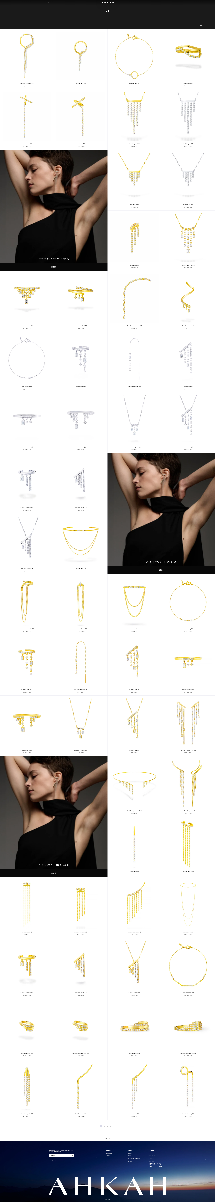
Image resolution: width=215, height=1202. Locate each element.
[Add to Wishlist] (51, 30)
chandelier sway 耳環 (188, 386)
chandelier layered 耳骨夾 (27, 1053)
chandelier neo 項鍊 (134, 204)
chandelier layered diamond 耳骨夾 (80, 1053)
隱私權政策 (152, 1156)
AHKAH (109, 1199)
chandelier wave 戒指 (188, 83)
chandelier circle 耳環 (81, 83)
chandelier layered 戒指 (134, 1053)
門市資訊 (130, 1161)
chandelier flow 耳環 (134, 1114)
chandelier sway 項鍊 (188, 447)
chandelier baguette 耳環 (81, 507)
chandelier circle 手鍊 (134, 83)
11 (114, 1126)
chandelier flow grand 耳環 (188, 811)
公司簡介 (151, 1153)
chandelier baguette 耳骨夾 (26, 507)
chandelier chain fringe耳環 (134, 932)
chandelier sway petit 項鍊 (134, 447)
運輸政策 (151, 1158)
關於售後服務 (109, 1153)
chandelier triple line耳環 (27, 1114)
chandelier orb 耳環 (27, 144)
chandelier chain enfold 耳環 (27, 629)
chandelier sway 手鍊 (27, 386)
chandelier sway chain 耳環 (134, 386)
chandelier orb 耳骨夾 (81, 144)
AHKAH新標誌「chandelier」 (134, 1158)
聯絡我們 (108, 1156)
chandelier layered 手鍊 (188, 992)
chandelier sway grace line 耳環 (134, 326)
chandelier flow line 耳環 (81, 1114)
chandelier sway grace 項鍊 (188, 265)
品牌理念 (130, 1153)
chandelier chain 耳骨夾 (188, 871)
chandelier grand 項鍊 (134, 144)
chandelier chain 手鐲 (81, 568)
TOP (106, 1138)
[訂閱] (72, 1155)
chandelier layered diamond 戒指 (188, 1053)
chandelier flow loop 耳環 (188, 1114)
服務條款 (151, 1161)
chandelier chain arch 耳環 (80, 629)
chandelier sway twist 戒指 (80, 326)
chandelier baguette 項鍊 (27, 568)
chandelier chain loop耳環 (80, 932)
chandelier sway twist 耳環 (188, 326)
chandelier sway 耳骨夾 (80, 386)
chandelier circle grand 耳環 (27, 83)
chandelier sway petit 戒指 (27, 447)
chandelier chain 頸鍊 (188, 932)
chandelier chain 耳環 (27, 932)
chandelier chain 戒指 (134, 629)
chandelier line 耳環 (134, 871)
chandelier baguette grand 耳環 (188, 750)
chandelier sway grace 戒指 (26, 326)
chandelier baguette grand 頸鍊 (134, 811)
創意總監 (130, 1156)
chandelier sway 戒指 (81, 447)
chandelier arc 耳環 (134, 265)
